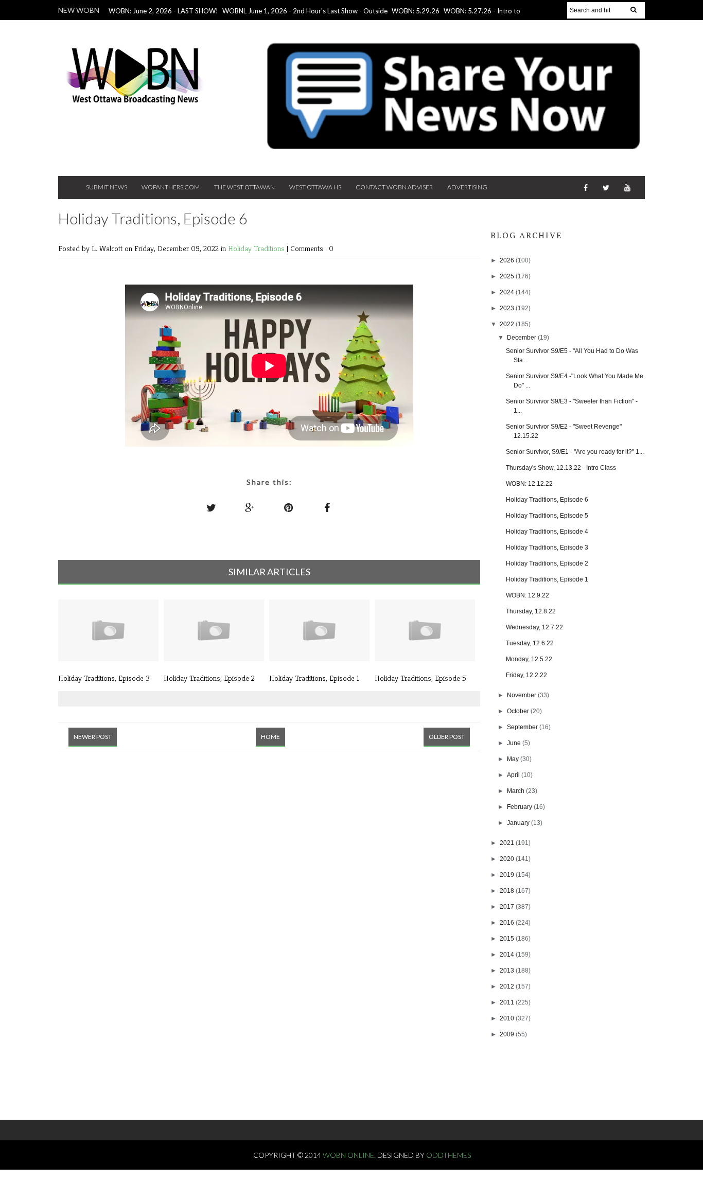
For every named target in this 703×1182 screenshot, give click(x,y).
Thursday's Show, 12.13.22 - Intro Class (561, 467)
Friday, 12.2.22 (526, 675)
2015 (508, 938)
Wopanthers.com (171, 187)
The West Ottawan (244, 187)
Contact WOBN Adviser (394, 187)
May (513, 759)
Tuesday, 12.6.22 (530, 643)
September (523, 727)
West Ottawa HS (315, 187)
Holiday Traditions (257, 248)
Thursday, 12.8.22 (531, 611)
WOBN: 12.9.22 (527, 595)
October (519, 711)
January (519, 822)
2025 (508, 276)
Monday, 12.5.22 (529, 659)
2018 (508, 890)
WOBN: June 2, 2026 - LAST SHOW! (163, 11)
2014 (508, 954)
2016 (508, 922)
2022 (508, 324)
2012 (508, 986)
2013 (508, 970)
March (516, 791)
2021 (508, 842)
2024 (508, 292)
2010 (508, 1018)
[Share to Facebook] (327, 507)
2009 (508, 1034)
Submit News (106, 187)
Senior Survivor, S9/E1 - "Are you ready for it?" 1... (575, 451)
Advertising (467, 187)
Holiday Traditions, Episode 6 (547, 499)
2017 (508, 906)
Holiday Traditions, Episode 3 (547, 547)
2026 (508, 260)
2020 (508, 858)
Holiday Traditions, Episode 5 (547, 515)
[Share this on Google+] (250, 507)
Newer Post (93, 736)
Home (270, 736)
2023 (508, 308)
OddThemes (448, 1155)
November (522, 695)
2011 (508, 1002)
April (514, 775)
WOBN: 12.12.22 (529, 483)
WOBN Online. (350, 1155)
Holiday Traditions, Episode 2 (547, 563)
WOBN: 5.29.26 (416, 11)
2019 (508, 874)
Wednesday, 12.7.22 (534, 627)
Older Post (447, 736)
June (514, 743)
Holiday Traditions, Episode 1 (547, 579)
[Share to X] (211, 507)
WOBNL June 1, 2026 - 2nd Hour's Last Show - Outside (305, 11)
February (520, 806)
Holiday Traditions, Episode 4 (547, 531)
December (522, 337)
